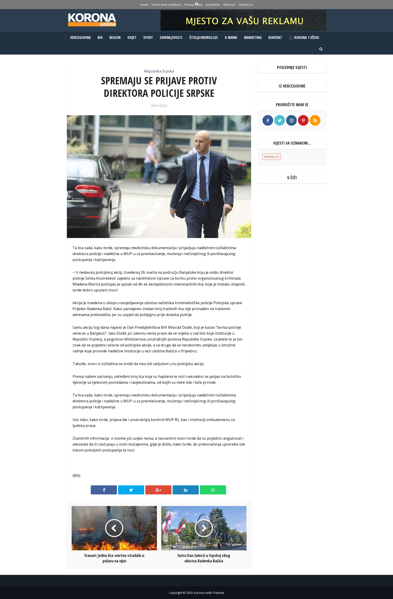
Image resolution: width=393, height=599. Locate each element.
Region (115, 37)
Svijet (131, 37)
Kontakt (275, 37)
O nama (231, 37)
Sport (148, 37)
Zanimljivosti (171, 37)
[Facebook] (267, 120)
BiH (100, 37)
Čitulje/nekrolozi (203, 37)
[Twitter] (279, 120)
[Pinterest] (303, 120)
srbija (272, 156)
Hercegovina (80, 37)
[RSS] (315, 120)
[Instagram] (291, 120)
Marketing (253, 37)
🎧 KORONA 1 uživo (304, 37)
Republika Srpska (159, 71)
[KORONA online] (92, 20)
